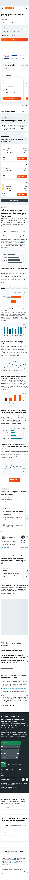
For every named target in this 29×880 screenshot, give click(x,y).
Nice (12, 287)
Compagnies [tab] (14, 231)
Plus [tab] (24, 231)
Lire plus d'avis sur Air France (7, 789)
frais (15, 859)
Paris (3, 287)
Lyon (23, 241)
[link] (14, 480)
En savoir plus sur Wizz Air (12, 524)
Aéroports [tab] (5, 825)
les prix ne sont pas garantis (12, 862)
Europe (18, 850)
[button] (2, 8)
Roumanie (24, 850)
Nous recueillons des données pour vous (12, 869)
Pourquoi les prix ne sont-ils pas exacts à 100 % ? (13, 872)
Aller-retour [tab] (5, 135)
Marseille (25, 287)
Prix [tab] (5, 231)
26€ (2, 14)
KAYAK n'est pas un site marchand (11, 867)
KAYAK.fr (3, 850)
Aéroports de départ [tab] (16, 825)
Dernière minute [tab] (23, 135)
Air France (11, 763)
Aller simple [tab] (13, 135)
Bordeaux (18, 287)
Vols (7, 850)
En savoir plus (5, 547)
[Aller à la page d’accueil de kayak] (9, 8)
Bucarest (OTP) (7, 836)
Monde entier (12, 850)
